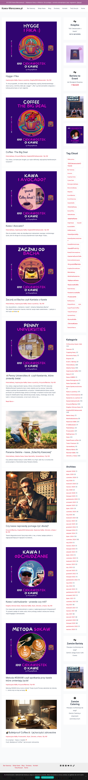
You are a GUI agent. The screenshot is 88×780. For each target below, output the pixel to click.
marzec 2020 (70, 629)
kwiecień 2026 (71, 484)
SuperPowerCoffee (73, 308)
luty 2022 (69, 586)
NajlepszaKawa (73, 280)
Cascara (69, 173)
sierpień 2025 (70, 505)
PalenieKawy (71, 288)
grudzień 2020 (71, 620)
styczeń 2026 (70, 493)
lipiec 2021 (69, 598)
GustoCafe (71, 203)
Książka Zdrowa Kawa (13, 606)
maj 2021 (69, 604)
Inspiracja (71, 223)
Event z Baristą (71, 362)
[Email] (71, 765)
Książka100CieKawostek (38, 80)
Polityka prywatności (47, 777)
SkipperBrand (71, 304)
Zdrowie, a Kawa (50, 530)
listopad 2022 (70, 577)
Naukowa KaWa (39, 530)
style (79, 304)
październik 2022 (72, 580)
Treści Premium (71, 443)
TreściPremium (72, 312)
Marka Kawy (70, 415)
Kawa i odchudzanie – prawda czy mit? (26, 601)
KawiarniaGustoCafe (74, 256)
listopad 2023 (70, 549)
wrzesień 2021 (71, 595)
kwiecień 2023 (71, 561)
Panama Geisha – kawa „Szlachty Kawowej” (29, 452)
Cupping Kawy (71, 177)
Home (83, 8)
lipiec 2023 (70, 555)
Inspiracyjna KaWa (12, 80)
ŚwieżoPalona (71, 327)
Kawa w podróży (23, 80)
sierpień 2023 (70, 552)
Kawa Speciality (29, 456)
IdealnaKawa (72, 219)
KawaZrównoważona (73, 252)
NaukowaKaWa (73, 285)
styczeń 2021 (70, 617)
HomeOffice (70, 211)
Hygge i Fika (12, 76)
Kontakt (64, 8)
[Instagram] (66, 765)
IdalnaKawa (71, 214)
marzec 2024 (70, 546)
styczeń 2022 (70, 589)
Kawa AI (69, 374)
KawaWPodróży (73, 248)
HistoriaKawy (10, 156)
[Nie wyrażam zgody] (86, 776)
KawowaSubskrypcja (73, 260)
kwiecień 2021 (71, 608)
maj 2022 (69, 583)
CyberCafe (70, 180)
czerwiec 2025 (71, 511)
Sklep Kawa (41, 8)
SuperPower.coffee (72, 440)
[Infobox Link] (75, 28)
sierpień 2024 (70, 533)
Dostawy (57, 8)
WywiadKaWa (72, 319)
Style (33, 606)
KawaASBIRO (71, 226)
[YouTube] (68, 765)
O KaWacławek (71, 425)
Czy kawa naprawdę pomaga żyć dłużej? (27, 526)
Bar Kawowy (31, 8)
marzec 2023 (70, 564)
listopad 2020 (70, 623)
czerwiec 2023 (71, 558)
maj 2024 (69, 542)
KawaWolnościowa (73, 244)
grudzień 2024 (71, 527)
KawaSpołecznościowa (74, 239)
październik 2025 (72, 499)
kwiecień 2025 (71, 518)
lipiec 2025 (70, 508)
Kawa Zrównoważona (73, 395)
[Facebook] (63, 765)
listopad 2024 (70, 530)
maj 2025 (69, 515)
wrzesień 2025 (71, 502)
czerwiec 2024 (71, 539)
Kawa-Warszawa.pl (12, 8)
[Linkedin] (60, 765)
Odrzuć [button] (79, 2)
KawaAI (79, 223)
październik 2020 (72, 626)
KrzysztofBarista (20, 156)
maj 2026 (69, 480)
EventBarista (71, 195)
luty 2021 (69, 614)
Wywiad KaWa (70, 452)
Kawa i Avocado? (15, 226)
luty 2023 (69, 567)
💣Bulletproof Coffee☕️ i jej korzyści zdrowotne (31, 732)
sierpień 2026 (70, 471)
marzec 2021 (70, 611)
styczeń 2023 (70, 570)
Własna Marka (70, 449)
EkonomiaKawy (72, 188)
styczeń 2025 (70, 524)
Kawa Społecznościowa (74, 386)
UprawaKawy (39, 456)
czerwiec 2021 (71, 601)
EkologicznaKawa (72, 184)
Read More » (10, 401)
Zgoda (37, 777)
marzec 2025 (70, 521)
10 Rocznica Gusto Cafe (74, 344)
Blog (49, 8)
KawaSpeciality (73, 234)
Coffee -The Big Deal (17, 152)
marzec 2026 (70, 487)
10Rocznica (70, 159)
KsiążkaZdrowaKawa (73, 268)
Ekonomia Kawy (71, 355)
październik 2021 (71, 592)
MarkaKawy (71, 272)
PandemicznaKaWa (74, 292)
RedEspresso (71, 300)
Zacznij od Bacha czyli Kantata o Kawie (26, 299)
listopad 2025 (70, 496)
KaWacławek (72, 230)
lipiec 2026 (70, 474)
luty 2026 (69, 490)
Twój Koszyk (74, 8)
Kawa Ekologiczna (72, 380)
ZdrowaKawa (72, 323)
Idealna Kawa (19, 456)
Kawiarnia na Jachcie (73, 398)
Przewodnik (22, 736)
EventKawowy (71, 199)
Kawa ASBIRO (70, 377)
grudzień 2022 (71, 573)
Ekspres (70, 192)
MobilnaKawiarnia (73, 276)
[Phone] (73, 765)
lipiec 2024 (70, 536)
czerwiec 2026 (71, 477)
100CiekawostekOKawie (74, 164)
